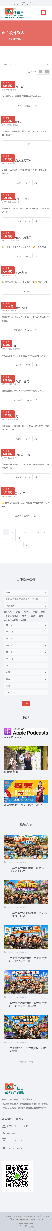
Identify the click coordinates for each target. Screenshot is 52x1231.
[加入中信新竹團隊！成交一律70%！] (26, 792)
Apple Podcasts (12, 736)
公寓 (8, 620)
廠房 (25, 616)
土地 (41, 616)
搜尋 (26, 704)
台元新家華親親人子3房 (16, 455)
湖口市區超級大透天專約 (16, 160)
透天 (27, 612)
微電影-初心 (11, 771)
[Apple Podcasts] (26, 731)
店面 (24, 620)
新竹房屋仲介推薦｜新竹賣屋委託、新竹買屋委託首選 (28, 1004)
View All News (26, 1062)
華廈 (35, 612)
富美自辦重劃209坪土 (14, 272)
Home (4, 39)
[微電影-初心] (26, 758)
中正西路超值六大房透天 (16, 237)
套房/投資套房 (12, 616)
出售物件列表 (15, 39)
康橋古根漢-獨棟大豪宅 (16, 381)
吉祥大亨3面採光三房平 (16, 199)
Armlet (41, 1219)
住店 (16, 620)
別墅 (18, 612)
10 (19, 538)
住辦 (33, 616)
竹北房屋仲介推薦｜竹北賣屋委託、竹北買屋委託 (28, 959)
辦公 (43, 612)
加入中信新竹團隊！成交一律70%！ (25, 804)
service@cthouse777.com (28, 5)
